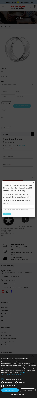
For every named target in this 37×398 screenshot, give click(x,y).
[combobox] (32, 356)
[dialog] (18, 376)
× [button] (35, 356)
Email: (5, 203)
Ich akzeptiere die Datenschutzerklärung (16, 210)
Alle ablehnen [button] (27, 390)
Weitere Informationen (24, 372)
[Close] (33, 182)
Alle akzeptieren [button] (10, 390)
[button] (18, 375)
